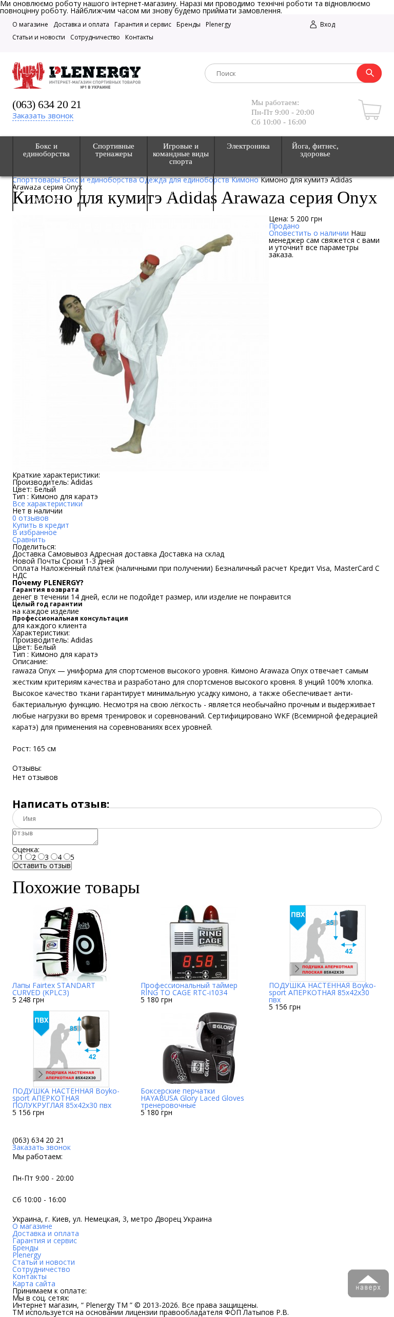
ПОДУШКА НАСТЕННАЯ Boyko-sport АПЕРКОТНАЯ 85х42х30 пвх (322, 992)
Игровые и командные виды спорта (181, 154)
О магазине (30, 24)
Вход (327, 24)
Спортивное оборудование (180, 187)
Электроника (248, 146)
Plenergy (218, 24)
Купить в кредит (40, 525)
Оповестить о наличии (309, 233)
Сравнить (29, 539)
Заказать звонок (42, 115)
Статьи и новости (38, 37)
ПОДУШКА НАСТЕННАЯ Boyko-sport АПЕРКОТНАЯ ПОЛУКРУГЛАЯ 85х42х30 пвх (66, 1098)
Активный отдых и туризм (113, 187)
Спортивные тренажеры (113, 150)
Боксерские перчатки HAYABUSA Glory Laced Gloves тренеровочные (192, 1098)
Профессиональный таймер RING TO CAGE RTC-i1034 (189, 988)
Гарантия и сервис (142, 24)
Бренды (188, 24)
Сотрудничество (95, 37)
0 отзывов (30, 518)
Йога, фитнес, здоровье (315, 150)
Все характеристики (47, 503)
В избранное (34, 532)
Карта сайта (33, 1283)
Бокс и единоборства (46, 150)
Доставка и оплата (81, 24)
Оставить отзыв (42, 865)
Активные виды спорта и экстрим (47, 191)
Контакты (139, 37)
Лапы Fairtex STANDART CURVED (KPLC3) (53, 988)
